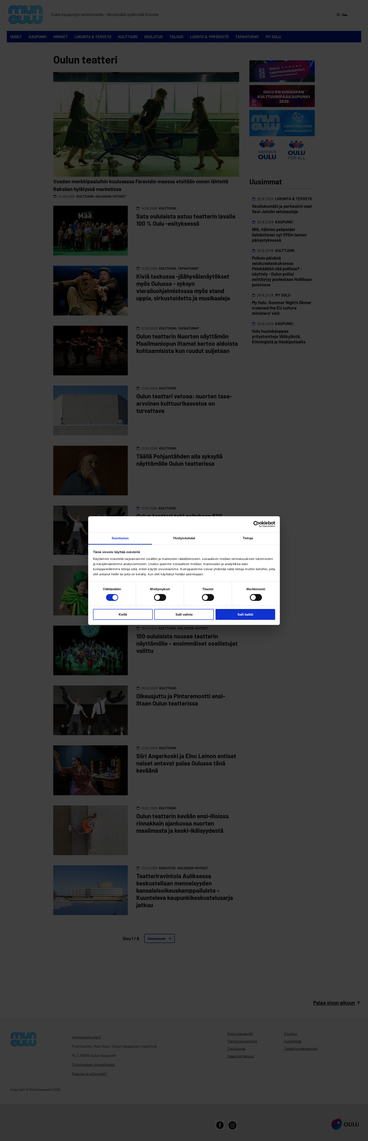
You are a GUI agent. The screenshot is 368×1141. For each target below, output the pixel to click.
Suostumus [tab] (120, 538)
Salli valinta (184, 614)
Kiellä (123, 614)
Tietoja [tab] (248, 538)
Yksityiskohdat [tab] (184, 538)
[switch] (160, 597)
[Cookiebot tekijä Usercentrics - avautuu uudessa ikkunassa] (256, 524)
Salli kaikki (245, 614)
